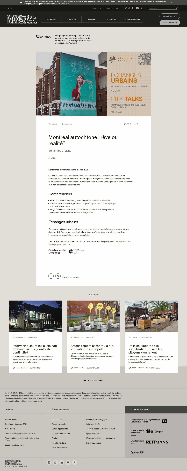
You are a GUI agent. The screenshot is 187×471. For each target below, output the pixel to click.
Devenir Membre (170, 16)
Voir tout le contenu (95, 380)
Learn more (37, 401)
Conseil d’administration (61, 434)
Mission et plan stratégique (96, 420)
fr (8, 8)
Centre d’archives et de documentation (20, 434)
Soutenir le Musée (132, 19)
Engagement (67, 124)
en (11, 8)
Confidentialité (57, 420)
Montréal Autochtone (101, 200)
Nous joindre (10, 429)
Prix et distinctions (59, 443)
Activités (91, 19)
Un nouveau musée (93, 443)
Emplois (55, 438)
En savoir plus (63, 4)
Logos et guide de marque (15, 445)
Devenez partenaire (59, 447)
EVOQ (90, 212)
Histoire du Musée (93, 424)
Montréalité (52, 124)
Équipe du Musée (92, 434)
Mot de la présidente (60, 429)
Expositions (71, 19)
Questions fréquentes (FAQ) (16, 424)
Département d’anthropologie (103, 203)
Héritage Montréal (123, 241)
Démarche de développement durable (100, 438)
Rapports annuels (59, 424)
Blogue (94, 8)
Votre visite (50, 19)
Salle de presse (11, 420)
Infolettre (110, 8)
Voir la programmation (58, 244)
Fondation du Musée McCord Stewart (100, 429)
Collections (112, 19)
